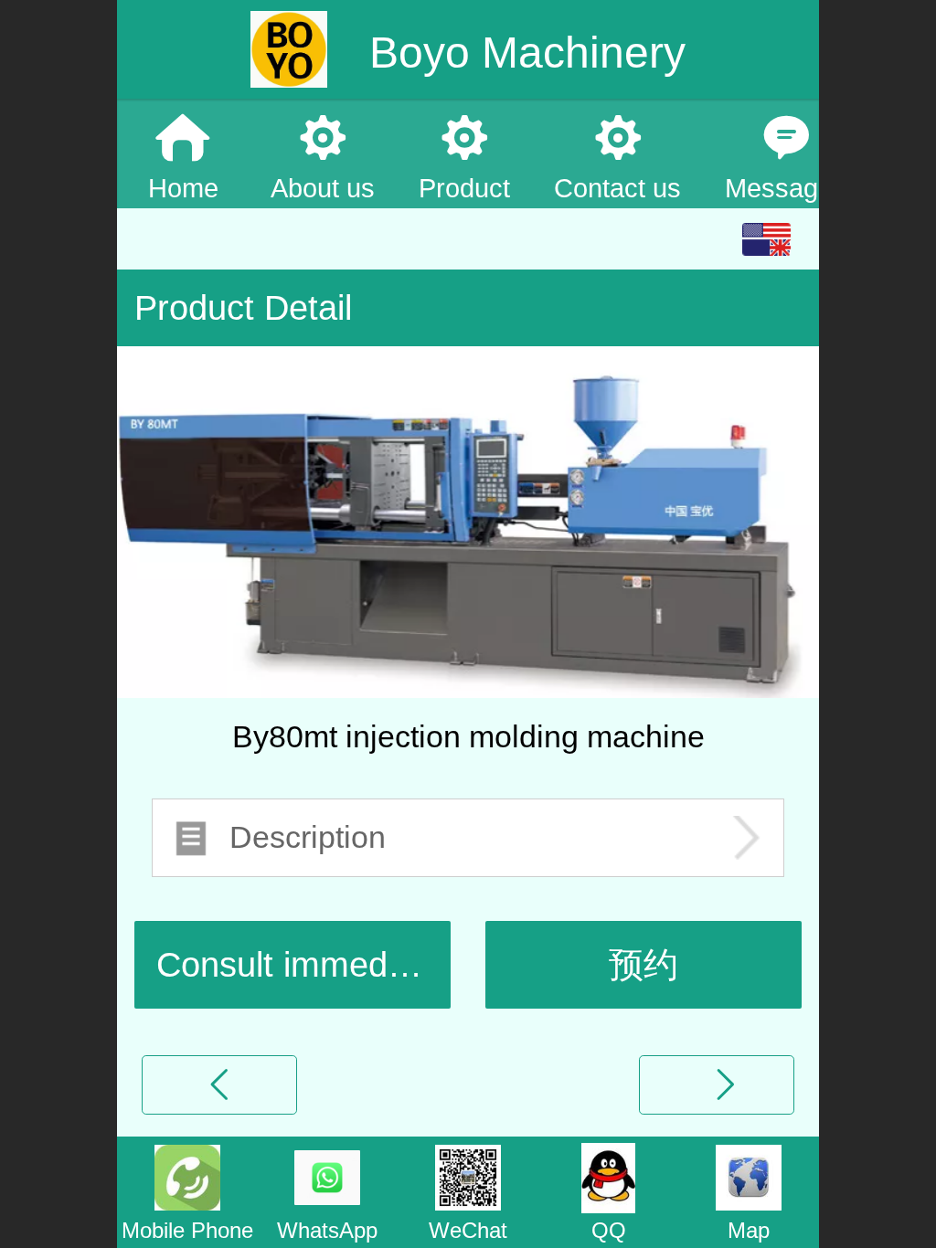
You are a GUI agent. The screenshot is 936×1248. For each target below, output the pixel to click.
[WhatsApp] (328, 1176)
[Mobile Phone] (187, 1176)
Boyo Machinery (521, 52)
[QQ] (608, 1176)
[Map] (748, 1176)
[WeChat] (468, 1176)
